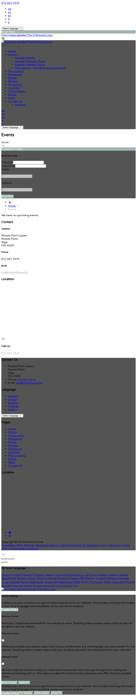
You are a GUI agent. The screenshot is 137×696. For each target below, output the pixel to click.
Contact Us (15, 465)
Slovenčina (65, 586)
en (9, 12)
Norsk (24, 582)
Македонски (8, 578)
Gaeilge (102, 575)
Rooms (12, 432)
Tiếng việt (118, 582)
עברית (5, 582)
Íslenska (14, 582)
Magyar (90, 578)
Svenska (18, 586)
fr (9, 19)
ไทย (55, 582)
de (9, 9)
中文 (75, 586)
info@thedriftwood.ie (14, 272)
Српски (28, 586)
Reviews (13, 445)
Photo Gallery (17, 455)
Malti (40, 578)
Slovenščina (50, 586)
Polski (107, 582)
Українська (65, 582)
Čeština (75, 578)
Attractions (15, 449)
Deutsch (13, 396)
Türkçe (48, 582)
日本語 (77, 582)
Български (50, 578)
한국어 (85, 582)
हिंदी (82, 578)
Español (13, 403)
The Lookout (16, 435)
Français (13, 406)
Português (96, 582)
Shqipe (37, 586)
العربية (85, 575)
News (11, 462)
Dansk (59, 575)
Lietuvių (112, 575)
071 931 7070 (10, 3)
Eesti (78, 575)
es (9, 15)
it (9, 22)
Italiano (12, 409)
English (12, 399)
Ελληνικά (68, 575)
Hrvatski (101, 578)
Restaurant (15, 439)
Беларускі (63, 578)
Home (12, 429)
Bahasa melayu (26, 578)
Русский (129, 582)
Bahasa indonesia (118, 578)
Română (6, 586)
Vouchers (14, 452)
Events (12, 459)
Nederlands (36, 582)
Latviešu (123, 575)
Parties (12, 442)
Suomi (93, 575)
